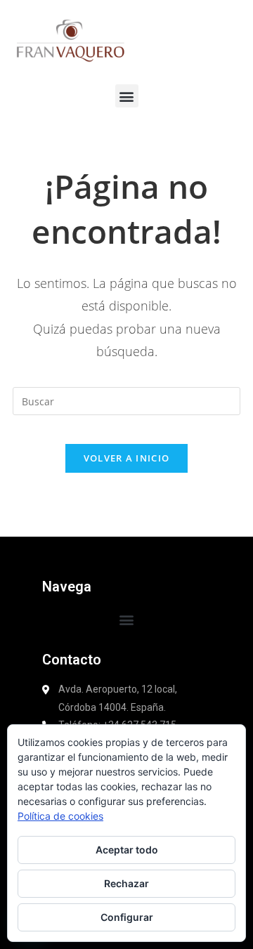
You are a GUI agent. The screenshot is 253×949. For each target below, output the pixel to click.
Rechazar (126, 883)
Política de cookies (60, 816)
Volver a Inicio (127, 458)
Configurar (126, 917)
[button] (126, 95)
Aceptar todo (127, 850)
